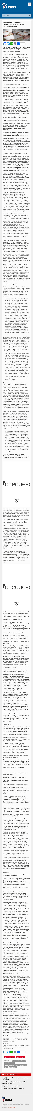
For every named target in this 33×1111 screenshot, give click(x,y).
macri (6, 1067)
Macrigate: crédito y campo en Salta (11, 1086)
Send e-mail (20, 1057)
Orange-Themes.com (11, 1107)
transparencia (12, 1067)
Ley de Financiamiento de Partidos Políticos (16, 1065)
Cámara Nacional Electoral (19, 1061)
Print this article (9, 1057)
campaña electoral (9, 1063)
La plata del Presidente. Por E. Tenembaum (13, 1088)
